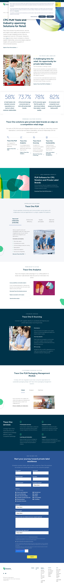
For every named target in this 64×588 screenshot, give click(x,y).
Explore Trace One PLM (11, 149)
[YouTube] (5, 573)
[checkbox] (32, 497)
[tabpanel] (32, 242)
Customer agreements (6, 578)
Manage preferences (34, 16)
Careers (32, 567)
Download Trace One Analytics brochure (18, 291)
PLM (7, 38)
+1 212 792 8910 (43, 581)
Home (4, 12)
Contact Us (57, 1)
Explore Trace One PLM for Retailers (42, 84)
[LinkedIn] (3, 573)
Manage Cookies (5, 580)
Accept (42, 16)
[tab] (15, 220)
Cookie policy (18, 578)
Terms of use (13, 578)
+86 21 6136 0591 (58, 580)
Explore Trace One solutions (9, 47)
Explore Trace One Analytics (24, 153)
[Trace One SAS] (7, 4)
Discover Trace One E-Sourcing (37, 154)
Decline (50, 16)
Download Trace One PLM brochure (42, 191)
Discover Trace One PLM (18, 254)
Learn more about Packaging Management (50, 154)
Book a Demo (56, 5)
